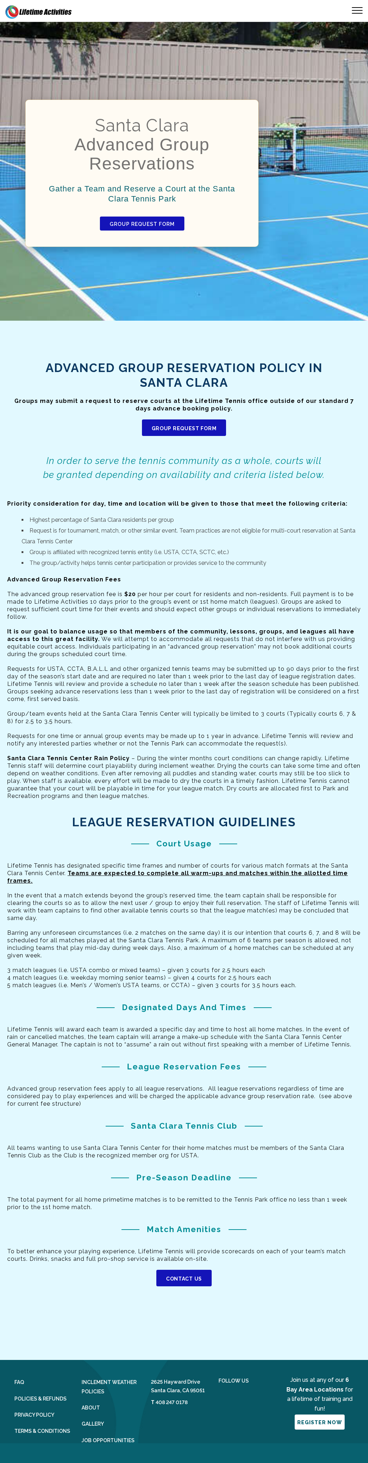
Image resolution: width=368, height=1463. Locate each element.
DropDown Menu (351, 10)
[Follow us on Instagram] (240, 1397)
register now (319, 1422)
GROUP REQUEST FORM (142, 224)
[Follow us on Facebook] (221, 1397)
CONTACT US (184, 1279)
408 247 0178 (172, 1402)
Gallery (93, 1424)
